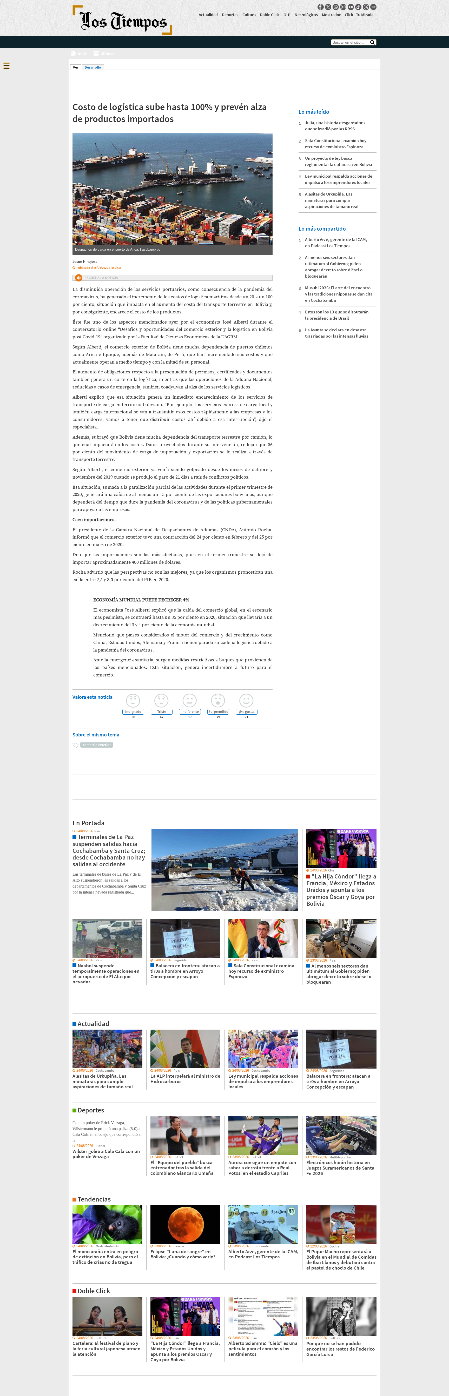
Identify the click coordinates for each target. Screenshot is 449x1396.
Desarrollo (93, 67)
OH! (286, 14)
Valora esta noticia (92, 697)
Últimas (107, 53)
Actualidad (208, 14)
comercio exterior (97, 744)
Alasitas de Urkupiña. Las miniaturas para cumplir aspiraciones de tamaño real (332, 200)
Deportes (230, 14)
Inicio (83, 53)
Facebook (321, 7)
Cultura (249, 14)
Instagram (343, 7)
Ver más (75, 1032)
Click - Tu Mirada (359, 14)
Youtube (351, 7)
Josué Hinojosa (84, 261)
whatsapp (336, 7)
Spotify (373, 7)
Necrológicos (306, 14)
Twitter (328, 7)
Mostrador (331, 14)
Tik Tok (358, 7)
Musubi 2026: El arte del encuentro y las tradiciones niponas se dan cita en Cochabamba (339, 294)
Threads (366, 7)
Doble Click (269, 14)
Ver (77, 67)
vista (72, 831)
